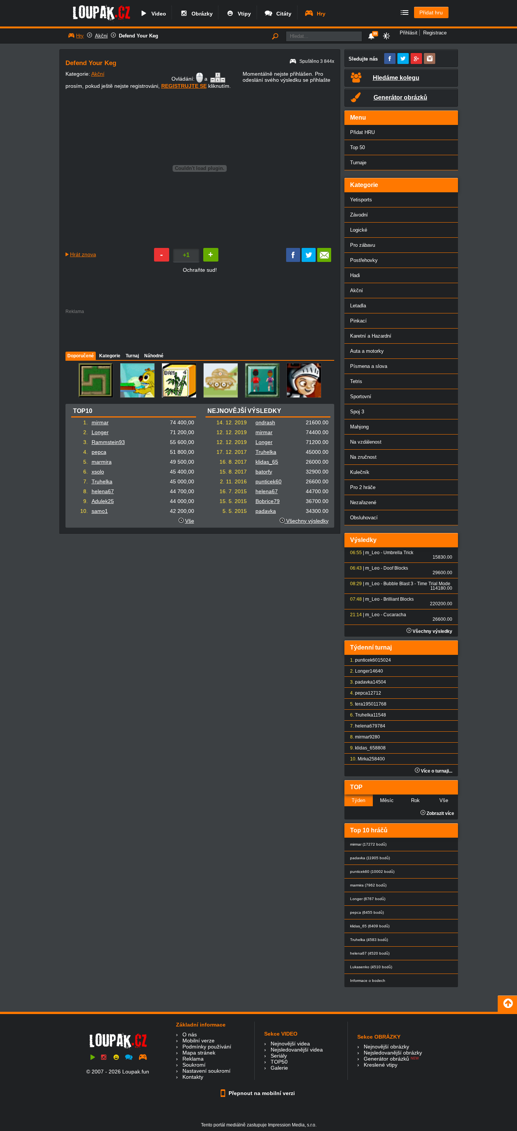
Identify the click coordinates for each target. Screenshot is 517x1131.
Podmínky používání (206, 1047)
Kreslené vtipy (380, 1065)
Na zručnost (363, 457)
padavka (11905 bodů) (370, 858)
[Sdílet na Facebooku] (293, 260)
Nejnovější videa (290, 1044)
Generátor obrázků (386, 1059)
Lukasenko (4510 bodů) (371, 967)
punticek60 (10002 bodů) (372, 871)
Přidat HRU (362, 132)
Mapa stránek (198, 1053)
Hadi (355, 275)
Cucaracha (394, 614)
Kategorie (109, 356)
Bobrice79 (267, 501)
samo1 (100, 511)
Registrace (435, 33)
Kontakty (192, 1077)
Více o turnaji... (436, 771)
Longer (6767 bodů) (367, 899)
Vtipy (243, 14)
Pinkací (358, 321)
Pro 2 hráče (362, 487)
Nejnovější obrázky (386, 1047)
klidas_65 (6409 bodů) (369, 926)
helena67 (103, 491)
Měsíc (387, 800)
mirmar (100, 422)
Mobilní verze (198, 1041)
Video (157, 14)
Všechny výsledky (307, 521)
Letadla (358, 305)
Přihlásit (408, 33)
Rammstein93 (108, 442)
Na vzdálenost (366, 442)
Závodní (359, 215)
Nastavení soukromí (206, 1071)
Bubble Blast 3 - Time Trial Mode (416, 583)
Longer (100, 432)
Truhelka (102, 481)
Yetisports (361, 200)
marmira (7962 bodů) (368, 885)
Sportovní (360, 396)
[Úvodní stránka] (101, 22)
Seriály (279, 1056)
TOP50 (279, 1062)
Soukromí (194, 1065)
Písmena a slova (368, 366)
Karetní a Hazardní (370, 336)
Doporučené (80, 356)
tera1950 (364, 704)
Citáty (282, 14)
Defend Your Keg (138, 36)
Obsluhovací (364, 517)
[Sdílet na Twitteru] (309, 260)
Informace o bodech (367, 980)
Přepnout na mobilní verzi (261, 1093)
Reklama (193, 1059)
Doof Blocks (395, 568)
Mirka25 (366, 759)
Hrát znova (83, 254)
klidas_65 (266, 462)
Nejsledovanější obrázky (393, 1053)
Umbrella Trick (398, 552)
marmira (102, 462)
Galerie (279, 1068)
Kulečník (359, 472)
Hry (319, 14)
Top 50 (357, 147)
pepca (99, 452)
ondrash (265, 422)
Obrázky (200, 14)
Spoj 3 (357, 411)
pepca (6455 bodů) (367, 912)
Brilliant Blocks (398, 599)
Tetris (356, 381)
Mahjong (359, 427)
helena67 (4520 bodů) (369, 953)
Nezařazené (363, 502)
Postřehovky (364, 260)
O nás (189, 1034)
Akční (101, 36)
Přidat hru (431, 12)
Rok (415, 800)
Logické (358, 230)
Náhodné (154, 356)
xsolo (98, 472)
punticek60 (268, 481)
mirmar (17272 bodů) (368, 844)
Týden (358, 800)
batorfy (263, 472)
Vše (189, 521)
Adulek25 (103, 501)
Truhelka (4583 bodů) (369, 940)
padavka (265, 511)
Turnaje (358, 162)
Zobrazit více (439, 813)
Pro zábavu (362, 245)
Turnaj (132, 356)
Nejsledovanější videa (297, 1050)
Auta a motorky (367, 351)
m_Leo (372, 552)
